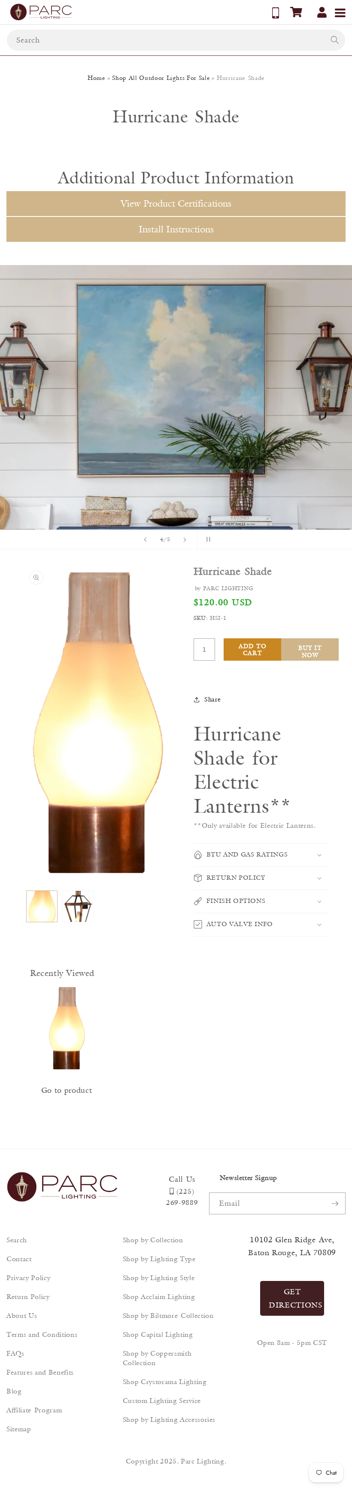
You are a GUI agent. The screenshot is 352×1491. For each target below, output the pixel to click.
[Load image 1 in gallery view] (42, 906)
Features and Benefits (40, 1372)
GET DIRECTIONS (295, 1298)
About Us (21, 1315)
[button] (296, 12)
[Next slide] (185, 539)
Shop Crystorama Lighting (165, 1382)
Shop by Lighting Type (159, 1259)
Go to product (66, 1090)
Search (16, 1240)
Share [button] (212, 699)
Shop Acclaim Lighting (159, 1297)
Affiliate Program (34, 1410)
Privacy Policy (28, 1278)
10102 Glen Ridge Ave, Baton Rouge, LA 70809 (292, 1246)
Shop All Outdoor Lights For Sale (160, 78)
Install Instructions (176, 229)
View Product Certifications (176, 203)
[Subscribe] (335, 1203)
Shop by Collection (153, 1240)
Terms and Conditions (41, 1334)
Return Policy (28, 1297)
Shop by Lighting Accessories (169, 1419)
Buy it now (310, 651)
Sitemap (18, 1429)
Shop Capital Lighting (158, 1334)
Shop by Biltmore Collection (168, 1315)
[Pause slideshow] (206, 539)
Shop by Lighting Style (159, 1278)
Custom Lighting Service (162, 1400)
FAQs (15, 1353)
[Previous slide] (145, 539)
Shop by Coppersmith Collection (157, 1358)
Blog (14, 1391)
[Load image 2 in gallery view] (78, 906)
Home (96, 78)
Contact (19, 1259)
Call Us (182, 1179)
